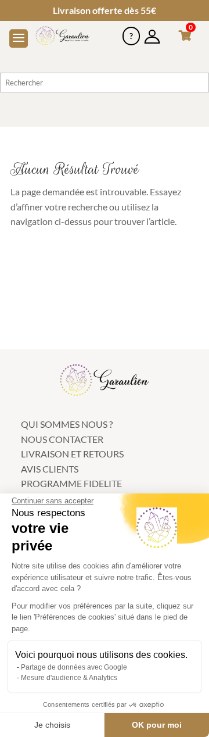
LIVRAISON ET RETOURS (72, 453)
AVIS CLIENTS (49, 468)
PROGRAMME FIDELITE (71, 483)
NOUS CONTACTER (62, 439)
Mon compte (152, 31)
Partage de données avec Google (74, 667)
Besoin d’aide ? (131, 31)
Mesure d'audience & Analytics (69, 678)
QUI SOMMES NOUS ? (67, 424)
